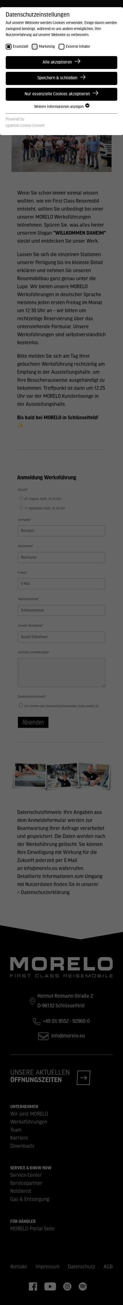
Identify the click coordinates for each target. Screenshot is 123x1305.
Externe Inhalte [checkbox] (78, 47)
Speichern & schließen (57, 78)
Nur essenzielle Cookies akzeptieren (57, 94)
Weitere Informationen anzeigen (59, 107)
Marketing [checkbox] (47, 47)
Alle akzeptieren (57, 62)
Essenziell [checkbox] (20, 47)
